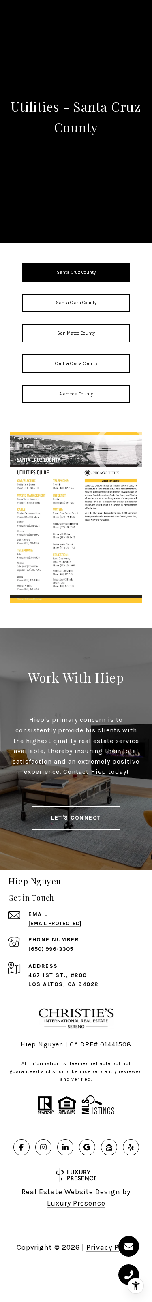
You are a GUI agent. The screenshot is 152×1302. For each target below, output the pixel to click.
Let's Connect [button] (76, 817)
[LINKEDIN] (65, 1147)
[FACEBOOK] (21, 1147)
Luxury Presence (76, 1203)
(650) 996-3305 (50, 949)
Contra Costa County (76, 363)
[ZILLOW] (109, 1147)
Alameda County (76, 394)
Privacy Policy (111, 1247)
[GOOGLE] (87, 1147)
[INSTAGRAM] (43, 1147)
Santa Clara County (76, 302)
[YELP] (131, 1147)
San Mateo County (76, 333)
